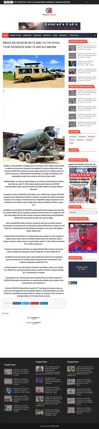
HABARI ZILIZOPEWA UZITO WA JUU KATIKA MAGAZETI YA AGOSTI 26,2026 (87, 47)
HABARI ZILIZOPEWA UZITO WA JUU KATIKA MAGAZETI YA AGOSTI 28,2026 (87, 78)
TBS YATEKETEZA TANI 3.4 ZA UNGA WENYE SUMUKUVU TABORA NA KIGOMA (42, 2)
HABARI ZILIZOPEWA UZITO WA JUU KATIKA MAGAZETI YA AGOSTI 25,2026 (87, 55)
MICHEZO (47, 35)
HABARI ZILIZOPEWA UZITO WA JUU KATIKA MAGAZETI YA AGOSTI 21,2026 (87, 123)
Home (5, 35)
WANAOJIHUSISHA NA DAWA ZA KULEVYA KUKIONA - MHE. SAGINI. (86, 63)
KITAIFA (72, 140)
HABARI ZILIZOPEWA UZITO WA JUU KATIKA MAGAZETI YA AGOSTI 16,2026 (87, 108)
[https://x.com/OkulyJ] (89, 2)
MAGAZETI (63, 35)
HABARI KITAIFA (15, 35)
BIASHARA (27, 51)
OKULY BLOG (74, 35)
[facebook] (86, 2)
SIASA (55, 35)
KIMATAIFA (27, 35)
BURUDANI (37, 35)
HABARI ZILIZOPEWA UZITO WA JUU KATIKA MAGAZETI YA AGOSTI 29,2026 (87, 71)
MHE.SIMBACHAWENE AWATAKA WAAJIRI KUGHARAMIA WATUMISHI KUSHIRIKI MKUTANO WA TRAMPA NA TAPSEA (48, 370)
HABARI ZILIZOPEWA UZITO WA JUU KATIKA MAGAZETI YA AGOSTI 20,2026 (87, 100)
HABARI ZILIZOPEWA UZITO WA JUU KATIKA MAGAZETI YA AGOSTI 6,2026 (87, 92)
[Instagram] (93, 2)
